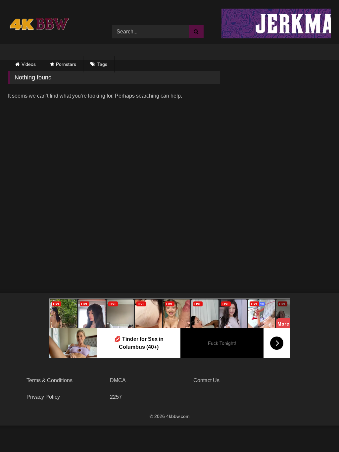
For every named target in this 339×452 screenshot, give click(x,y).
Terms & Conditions (49, 380)
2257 (116, 397)
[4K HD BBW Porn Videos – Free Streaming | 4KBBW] (41, 26)
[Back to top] (318, 432)
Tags (102, 64)
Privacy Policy (43, 397)
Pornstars (66, 64)
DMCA (118, 380)
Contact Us (206, 380)
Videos (29, 64)
